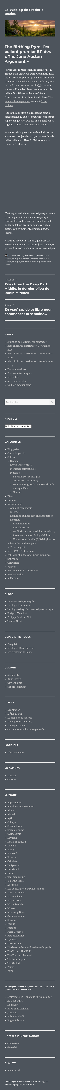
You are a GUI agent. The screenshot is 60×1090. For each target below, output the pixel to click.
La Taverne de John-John (21, 601)
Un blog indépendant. (19, 385)
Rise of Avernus (15, 935)
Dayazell (12, 837)
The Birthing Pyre (35, 124)
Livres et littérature (21, 464)
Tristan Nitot (14, 621)
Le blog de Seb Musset (19, 717)
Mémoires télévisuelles (23, 468)
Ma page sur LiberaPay (19, 721)
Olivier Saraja (14, 682)
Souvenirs (12, 558)
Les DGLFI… (14, 377)
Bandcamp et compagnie (26, 476)
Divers (10, 496)
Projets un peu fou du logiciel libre (32, 535)
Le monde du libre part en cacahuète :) (31, 515)
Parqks (11, 924)
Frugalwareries (21, 527)
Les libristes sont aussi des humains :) (34, 531)
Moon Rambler (15, 904)
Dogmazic (12, 1004)
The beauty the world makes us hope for (29, 947)
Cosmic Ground (15, 830)
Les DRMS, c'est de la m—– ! (23, 551)
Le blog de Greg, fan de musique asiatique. (30, 609)
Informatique (14, 504)
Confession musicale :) (25, 480)
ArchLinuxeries (21, 523)
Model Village (14, 896)
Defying (11, 845)
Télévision (13, 562)
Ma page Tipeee (16, 725)
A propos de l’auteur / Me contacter (26, 341)
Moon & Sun (14, 900)
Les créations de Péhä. (19, 652)
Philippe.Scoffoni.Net (19, 617)
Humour (12, 500)
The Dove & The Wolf (19, 951)
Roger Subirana (15, 1020)
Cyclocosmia (14, 833)
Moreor (11, 908)
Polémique (13, 578)
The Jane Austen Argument (33, 261)
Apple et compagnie (21, 508)
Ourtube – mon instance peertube (26, 729)
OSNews (11, 779)
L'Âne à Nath (14, 713)
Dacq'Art (12, 644)
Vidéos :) (12, 566)
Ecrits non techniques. (19, 373)
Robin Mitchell (15, 1016)
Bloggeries (13, 449)
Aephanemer (14, 802)
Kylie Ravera (14, 679)
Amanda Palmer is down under (28, 81)
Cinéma (14, 461)
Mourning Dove (16, 912)
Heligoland (13, 865)
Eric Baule (12, 853)
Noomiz (17, 492)
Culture (8, 259)
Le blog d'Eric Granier (19, 605)
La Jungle (12, 884)
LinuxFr (11, 775)
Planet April (13, 1070)
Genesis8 (12, 1047)
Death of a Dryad (16, 841)
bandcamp (44, 259)
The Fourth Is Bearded (19, 955)
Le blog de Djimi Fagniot (20, 648)
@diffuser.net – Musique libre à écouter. (29, 996)
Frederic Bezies (15, 256)
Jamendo (12, 1012)
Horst (10, 873)
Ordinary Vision (16, 916)
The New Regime (16, 959)
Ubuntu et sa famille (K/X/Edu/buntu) (34, 539)
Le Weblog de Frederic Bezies (17, 1081)
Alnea (10, 810)
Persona (11, 927)
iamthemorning (16, 877)
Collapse (12, 822)
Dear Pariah (13, 709)
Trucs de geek (17, 547)
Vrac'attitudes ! (16, 574)
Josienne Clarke (16, 880)
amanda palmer (30, 259)
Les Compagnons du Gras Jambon (26, 888)
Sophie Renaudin (16, 686)
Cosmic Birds (14, 826)
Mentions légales (16, 381)
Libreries (15, 519)
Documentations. (17, 369)
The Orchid (13, 963)
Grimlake (12, 861)
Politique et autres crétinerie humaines (29, 555)
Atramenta (13, 675)
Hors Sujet (13, 869)
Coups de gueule (16, 453)
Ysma (10, 970)
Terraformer (14, 943)
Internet (15, 511)
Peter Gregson (15, 931)
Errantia (11, 857)
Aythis (11, 818)
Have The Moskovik (18, 1008)
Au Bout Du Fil (15, 1000)
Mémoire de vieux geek (23, 543)
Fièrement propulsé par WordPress (20, 1084)
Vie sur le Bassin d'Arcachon (23, 570)
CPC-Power (13, 1043)
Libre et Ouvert (15, 752)
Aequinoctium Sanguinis (21, 806)
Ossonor (12, 920)
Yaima (10, 967)
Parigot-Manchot (17, 613)
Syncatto (12, 939)
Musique (16, 259)
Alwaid (11, 814)
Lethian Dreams (16, 892)
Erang (10, 849)
